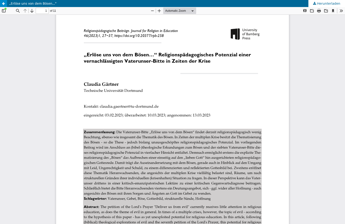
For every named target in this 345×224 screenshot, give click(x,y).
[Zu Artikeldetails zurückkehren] (3, 3)
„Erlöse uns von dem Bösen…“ (33, 3)
